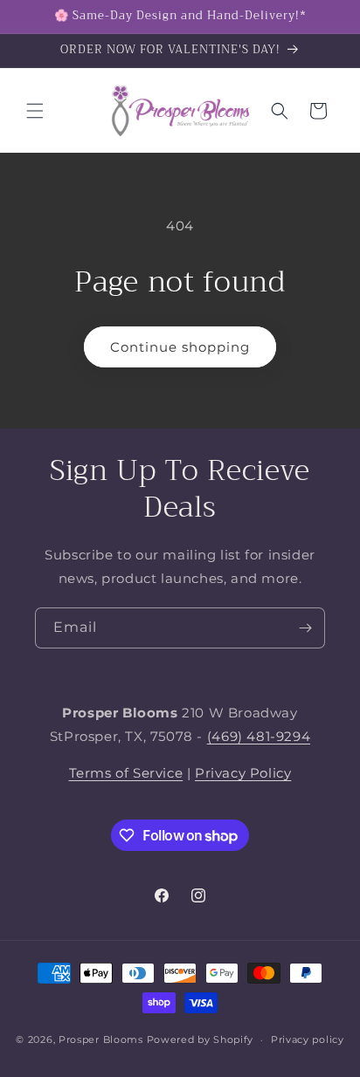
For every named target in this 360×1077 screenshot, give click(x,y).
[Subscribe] (305, 627)
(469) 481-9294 (258, 736)
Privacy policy (307, 1039)
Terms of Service (126, 773)
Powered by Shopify (200, 1039)
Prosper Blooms (101, 1039)
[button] (35, 111)
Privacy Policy (243, 773)
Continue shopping (180, 347)
